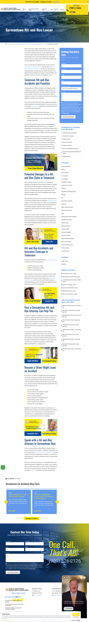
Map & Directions (37, 595)
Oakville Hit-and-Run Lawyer (69, 273)
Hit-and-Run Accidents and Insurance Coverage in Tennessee (13, 608)
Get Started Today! (49, 433)
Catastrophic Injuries (66, 182)
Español (62, 9)
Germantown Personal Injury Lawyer (17, 44)
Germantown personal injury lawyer (33, 67)
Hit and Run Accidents (66, 201)
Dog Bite (63, 194)
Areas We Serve (44, 9)
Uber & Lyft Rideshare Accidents (70, 148)
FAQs (51, 9)
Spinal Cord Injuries (66, 241)
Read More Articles (31, 518)
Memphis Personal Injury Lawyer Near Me (72, 306)
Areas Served (64, 261)
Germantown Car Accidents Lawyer (36, 44)
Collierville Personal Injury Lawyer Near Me (71, 325)
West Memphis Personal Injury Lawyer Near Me (71, 316)
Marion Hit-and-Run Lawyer (69, 284)
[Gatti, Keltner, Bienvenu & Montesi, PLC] (11, 10)
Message (63, 92)
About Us (24, 9)
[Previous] (6, 502)
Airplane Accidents (65, 166)
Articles (63, 169)
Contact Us (56, 9)
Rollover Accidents (67, 145)
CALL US (49, 241)
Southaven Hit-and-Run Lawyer (70, 287)
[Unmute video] (64, 577)
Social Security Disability (67, 238)
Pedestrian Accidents (66, 219)
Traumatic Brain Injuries (67, 244)
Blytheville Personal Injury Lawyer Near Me (71, 344)
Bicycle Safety (64, 172)
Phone (62, 74)
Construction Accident (66, 185)
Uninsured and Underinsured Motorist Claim (72, 152)
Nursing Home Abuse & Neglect (69, 216)
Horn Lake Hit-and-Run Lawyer (70, 294)
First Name (63, 63)
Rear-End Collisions (67, 142)
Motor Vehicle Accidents (67, 207)
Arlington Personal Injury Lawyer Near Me (72, 349)
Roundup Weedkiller (66, 232)
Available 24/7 (32, 433)
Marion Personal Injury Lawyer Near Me (71, 320)
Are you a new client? (65, 86)
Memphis (63, 264)
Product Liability (65, 229)
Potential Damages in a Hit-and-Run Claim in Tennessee (14, 605)
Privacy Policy (66, 113)
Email (62, 80)
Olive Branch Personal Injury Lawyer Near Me (71, 311)
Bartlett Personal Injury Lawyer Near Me (71, 340)
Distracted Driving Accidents (70, 133)
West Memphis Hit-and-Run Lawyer (71, 276)
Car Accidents (64, 179)
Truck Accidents (65, 248)
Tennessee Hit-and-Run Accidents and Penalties (13, 601)
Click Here (56, 2)
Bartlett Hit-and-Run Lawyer (69, 291)
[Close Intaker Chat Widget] (84, 577)
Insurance (63, 204)
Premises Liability (65, 226)
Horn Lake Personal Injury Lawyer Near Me (71, 335)
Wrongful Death (65, 251)
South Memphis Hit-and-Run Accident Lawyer (72, 280)
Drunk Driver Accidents (68, 136)
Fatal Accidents (66, 139)
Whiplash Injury (66, 156)
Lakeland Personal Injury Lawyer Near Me (72, 330)
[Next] (57, 502)
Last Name (63, 69)
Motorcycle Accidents (66, 210)
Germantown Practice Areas (34, 9)
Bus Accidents (64, 176)
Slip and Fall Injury (66, 235)
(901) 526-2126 (76, 10)
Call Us (3, 467)
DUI (62, 197)
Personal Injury (65, 223)
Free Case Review (35, 168)
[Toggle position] (81, 577)
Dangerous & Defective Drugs (68, 191)
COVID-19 (63, 188)
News (62, 213)
